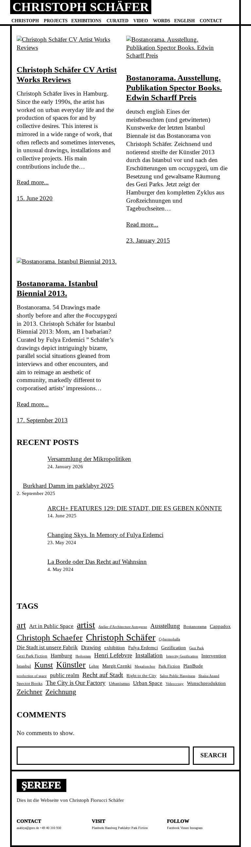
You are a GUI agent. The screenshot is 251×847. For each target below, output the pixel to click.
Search (213, 755)
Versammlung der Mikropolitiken (89, 458)
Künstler (71, 665)
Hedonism (83, 656)
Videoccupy (175, 684)
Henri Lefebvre (113, 655)
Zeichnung (60, 692)
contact (211, 20)
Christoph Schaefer (50, 637)
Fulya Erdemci (143, 647)
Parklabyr (124, 828)
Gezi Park (196, 648)
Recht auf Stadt (102, 674)
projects (56, 20)
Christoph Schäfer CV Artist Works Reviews (67, 74)
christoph (25, 20)
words (161, 20)
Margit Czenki (116, 666)
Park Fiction (169, 666)
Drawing (91, 647)
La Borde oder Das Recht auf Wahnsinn (97, 561)
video (140, 20)
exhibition (114, 647)
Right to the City (141, 675)
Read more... (33, 182)
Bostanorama (195, 626)
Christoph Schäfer (80, 7)
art (21, 625)
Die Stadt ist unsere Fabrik (47, 647)
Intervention (213, 655)
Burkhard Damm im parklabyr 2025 (68, 485)
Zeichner (29, 692)
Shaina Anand (208, 676)
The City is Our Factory (76, 682)
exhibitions (86, 20)
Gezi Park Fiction (32, 656)
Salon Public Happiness (177, 676)
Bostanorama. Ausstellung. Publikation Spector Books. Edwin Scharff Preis (174, 87)
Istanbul (24, 666)
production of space (32, 676)
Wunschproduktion (206, 683)
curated (117, 20)
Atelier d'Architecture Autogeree (122, 627)
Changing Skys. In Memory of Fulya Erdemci (105, 534)
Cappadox (220, 626)
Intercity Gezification (182, 656)
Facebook (173, 828)
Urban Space (147, 683)
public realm (64, 675)
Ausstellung (165, 625)
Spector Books (29, 683)
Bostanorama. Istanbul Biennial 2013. (57, 288)
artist (86, 625)
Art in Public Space (51, 626)
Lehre (94, 666)
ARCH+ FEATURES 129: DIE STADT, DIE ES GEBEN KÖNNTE (134, 508)
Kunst (43, 665)
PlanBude (193, 666)
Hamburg (61, 656)
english (184, 20)
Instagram (196, 828)
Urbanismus (119, 683)
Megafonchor (145, 666)
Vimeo (184, 828)
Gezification (173, 647)
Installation (149, 655)
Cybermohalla (169, 639)
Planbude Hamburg (104, 828)
